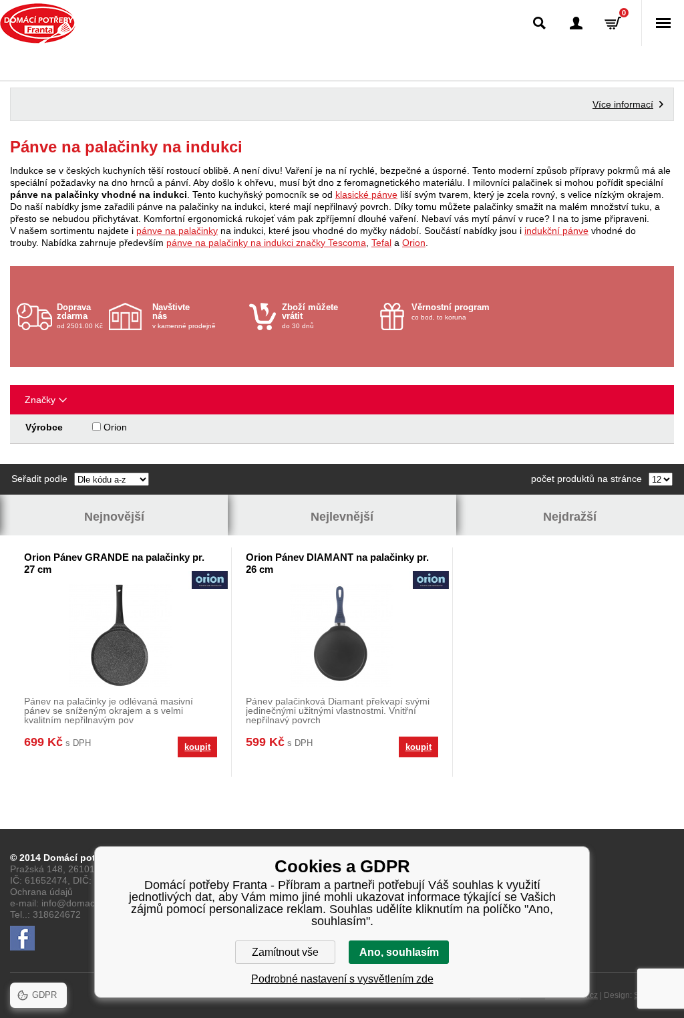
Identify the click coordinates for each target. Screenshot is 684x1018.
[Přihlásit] (576, 23)
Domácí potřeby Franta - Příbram (37, 23)
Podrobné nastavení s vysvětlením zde (342, 979)
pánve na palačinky (177, 230)
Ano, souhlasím (399, 952)
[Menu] (662, 23)
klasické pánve (366, 194)
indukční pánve (556, 230)
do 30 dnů (310, 316)
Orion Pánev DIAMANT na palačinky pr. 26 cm (337, 563)
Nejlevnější (342, 516)
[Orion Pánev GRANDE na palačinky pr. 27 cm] (120, 635)
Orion (413, 242)
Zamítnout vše (285, 952)
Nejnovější (114, 516)
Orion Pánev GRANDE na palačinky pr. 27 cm (114, 563)
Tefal (381, 242)
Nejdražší (569, 516)
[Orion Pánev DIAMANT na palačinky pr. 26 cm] (342, 635)
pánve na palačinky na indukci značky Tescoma (266, 242)
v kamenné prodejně (184, 316)
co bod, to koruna (450, 311)
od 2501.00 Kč (80, 316)
